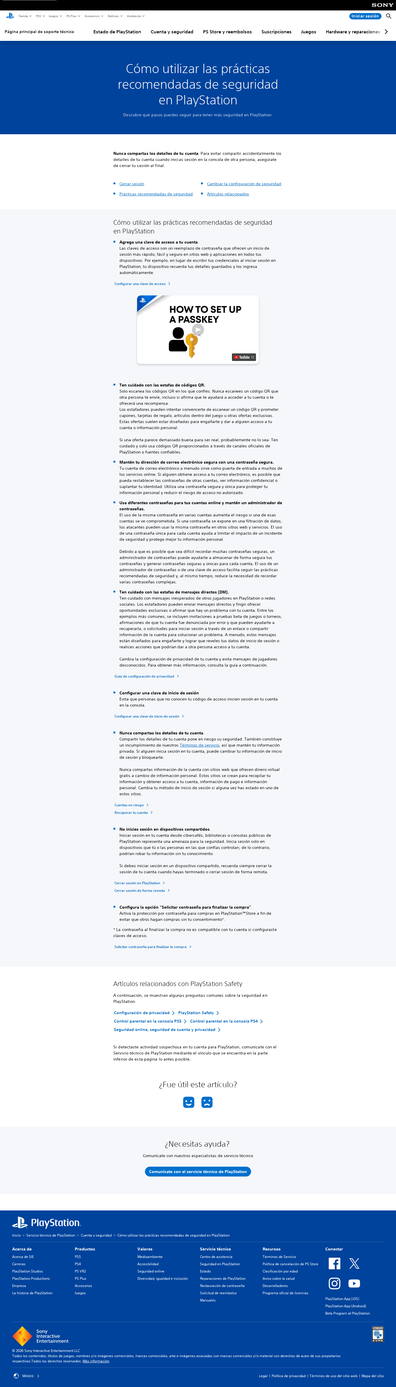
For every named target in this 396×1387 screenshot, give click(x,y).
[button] (198, 329)
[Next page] (385, 31)
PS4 (78, 1263)
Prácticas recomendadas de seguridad (156, 194)
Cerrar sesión (131, 183)
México (28, 1376)
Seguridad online (150, 1271)
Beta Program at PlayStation (347, 1313)
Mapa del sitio (373, 1375)
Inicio (16, 1235)
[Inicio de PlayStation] (10, 16)
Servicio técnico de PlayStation (50, 1235)
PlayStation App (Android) (345, 1306)
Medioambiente (150, 1256)
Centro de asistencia (216, 1256)
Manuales (208, 1300)
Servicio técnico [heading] (215, 1249)
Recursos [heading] (272, 1249)
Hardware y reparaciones (353, 32)
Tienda (23, 16)
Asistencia (134, 16)
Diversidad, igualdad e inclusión (162, 1278)
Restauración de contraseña (222, 1285)
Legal (263, 1375)
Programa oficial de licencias (285, 1292)
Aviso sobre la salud (279, 1278)
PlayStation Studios (27, 1271)
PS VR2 (80, 1271)
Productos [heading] (85, 1249)
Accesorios (91, 16)
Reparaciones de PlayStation (223, 1278)
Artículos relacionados (228, 194)
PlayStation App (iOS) (342, 1298)
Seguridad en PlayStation (220, 1263)
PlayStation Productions (31, 1278)
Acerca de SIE (23, 1256)
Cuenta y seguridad (172, 32)
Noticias (113, 16)
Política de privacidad (289, 1375)
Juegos (53, 16)
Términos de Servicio (279, 1256)
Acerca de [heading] (22, 1249)
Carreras (19, 1263)
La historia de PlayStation (32, 1292)
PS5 (38, 16)
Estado (205, 1271)
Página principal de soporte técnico (39, 31)
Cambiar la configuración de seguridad (244, 183)
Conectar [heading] (334, 1249)
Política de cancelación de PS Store (290, 1263)
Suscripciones (276, 32)
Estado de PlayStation (117, 32)
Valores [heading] (144, 1249)
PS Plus (71, 16)
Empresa (19, 1285)
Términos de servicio (199, 745)
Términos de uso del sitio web (333, 1375)
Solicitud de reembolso (218, 1292)
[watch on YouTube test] (244, 357)
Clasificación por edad (280, 1271)
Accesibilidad (148, 1263)
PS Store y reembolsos (227, 32)
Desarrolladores (275, 1285)
